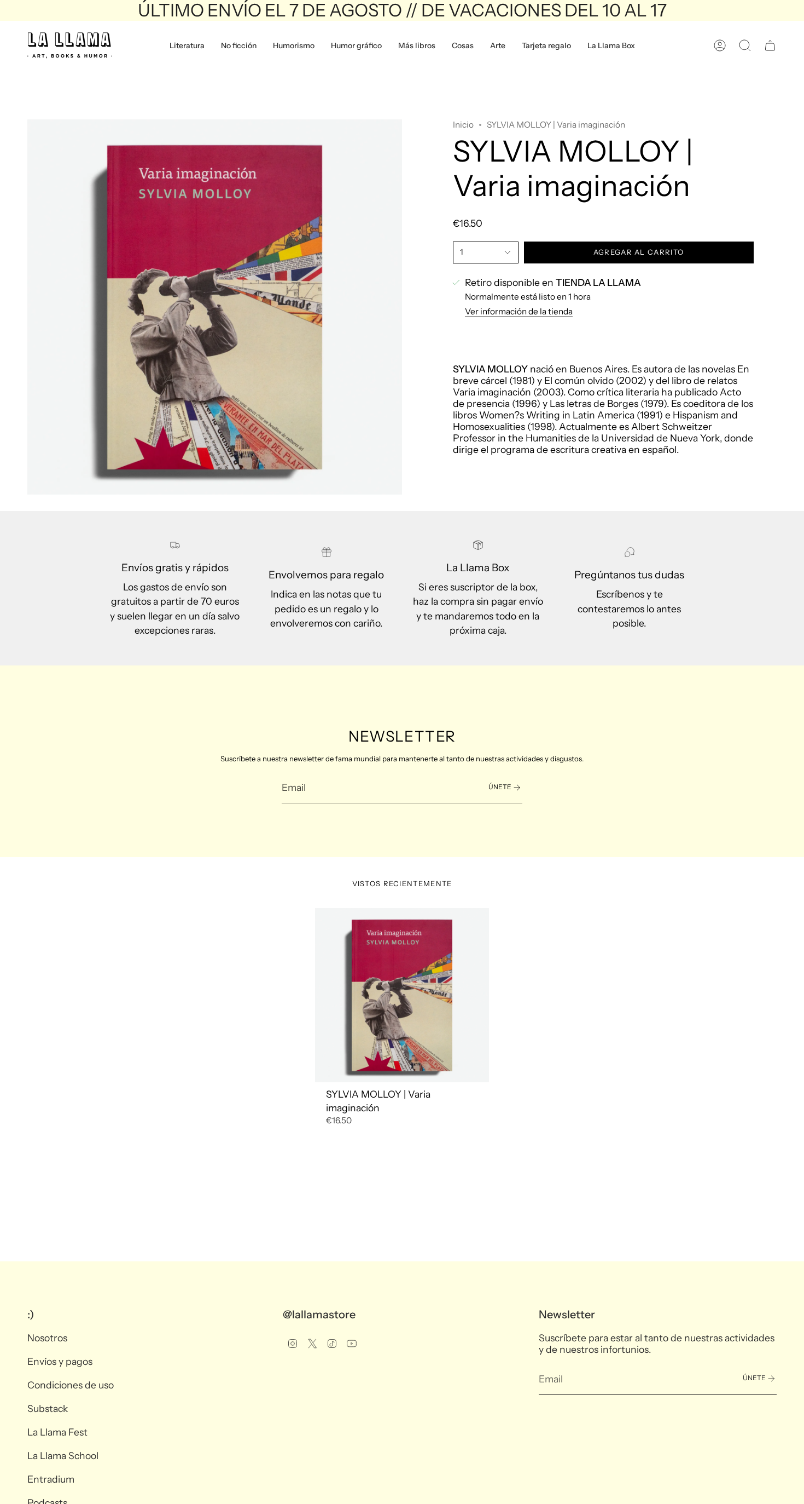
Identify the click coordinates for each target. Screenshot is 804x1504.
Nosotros (47, 1338)
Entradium (50, 1479)
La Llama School (62, 1455)
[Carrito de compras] (770, 45)
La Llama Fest (57, 1432)
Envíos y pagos (59, 1361)
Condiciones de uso (70, 1385)
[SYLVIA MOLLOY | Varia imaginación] (402, 995)
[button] (187, 45)
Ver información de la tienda (519, 311)
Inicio (463, 124)
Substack (47, 1408)
